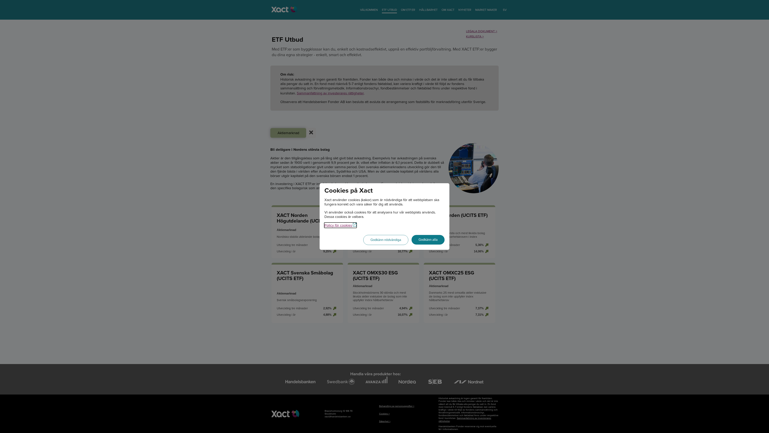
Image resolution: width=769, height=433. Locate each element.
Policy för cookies (338, 225)
